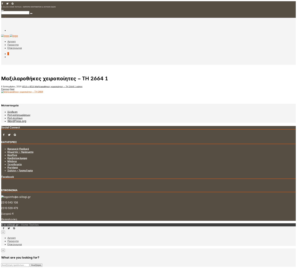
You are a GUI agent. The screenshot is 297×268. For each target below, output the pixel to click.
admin (79, 86)
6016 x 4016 (28, 86)
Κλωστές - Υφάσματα (20, 151)
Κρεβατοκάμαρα (17, 158)
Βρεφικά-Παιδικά (18, 148)
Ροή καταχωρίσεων (18, 115)
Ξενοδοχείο (14, 164)
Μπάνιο (12, 161)
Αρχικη (11, 41)
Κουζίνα (12, 155)
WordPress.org (16, 121)
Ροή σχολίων (15, 118)
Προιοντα (13, 44)
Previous (5, 89)
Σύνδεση (12, 111)
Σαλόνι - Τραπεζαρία (20, 170)
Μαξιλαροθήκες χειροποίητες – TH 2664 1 (55, 86)
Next (12, 89)
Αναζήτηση (36, 265)
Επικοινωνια (14, 48)
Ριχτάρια (12, 167)
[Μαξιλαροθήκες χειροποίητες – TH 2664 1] (22, 92)
